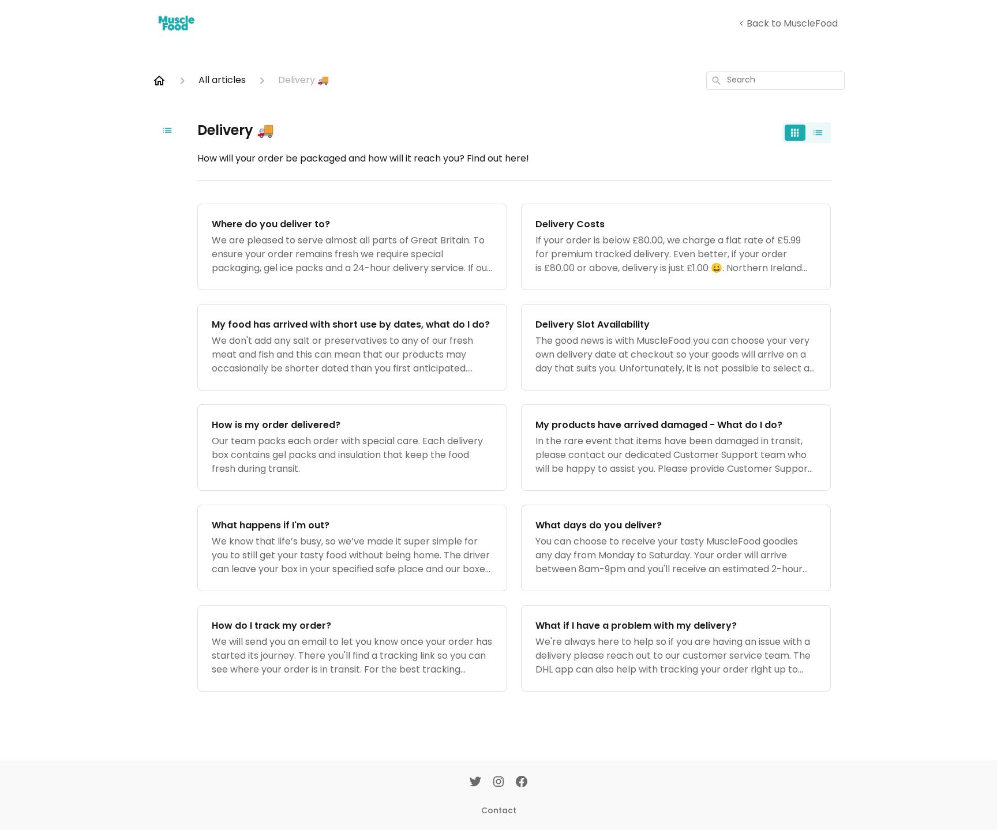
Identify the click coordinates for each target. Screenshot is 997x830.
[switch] (806, 132)
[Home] (159, 81)
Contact (498, 810)
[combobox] (775, 81)
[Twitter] (475, 783)
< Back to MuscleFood (788, 24)
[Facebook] (522, 783)
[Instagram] (498, 783)
